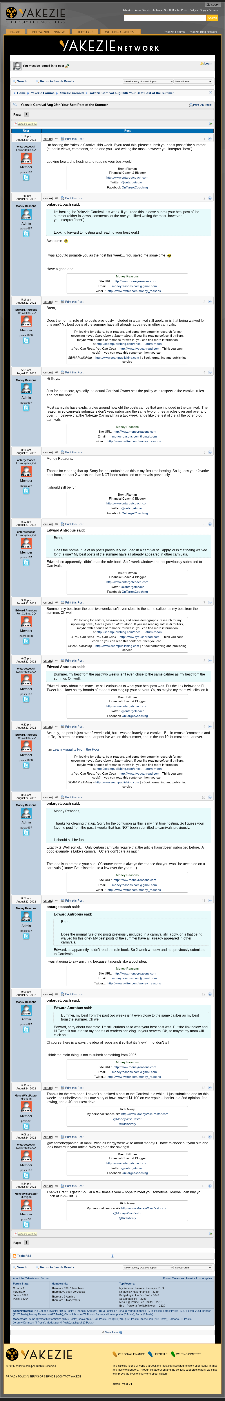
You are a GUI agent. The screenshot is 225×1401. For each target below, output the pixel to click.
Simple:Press (111, 1332)
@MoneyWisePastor (127, 1119)
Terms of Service (42, 1376)
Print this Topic (202, 104)
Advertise (128, 10)
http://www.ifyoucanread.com (140, 348)
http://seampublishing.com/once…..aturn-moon (129, 343)
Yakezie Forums (174, 31)
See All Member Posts (175, 10)
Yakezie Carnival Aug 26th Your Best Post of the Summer (131, 93)
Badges (194, 10)
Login (207, 63)
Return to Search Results (56, 81)
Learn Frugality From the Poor (76, 749)
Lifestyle (85, 32)
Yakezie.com (38, 15)
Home (15, 32)
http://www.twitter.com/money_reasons (134, 291)
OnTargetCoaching (135, 187)
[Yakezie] (39, 1359)
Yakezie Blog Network (203, 31)
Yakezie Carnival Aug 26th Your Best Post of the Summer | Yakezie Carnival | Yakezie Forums (112, 45)
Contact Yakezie (69, 1376)
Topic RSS (23, 1255)
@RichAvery (127, 1124)
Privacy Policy (17, 1376)
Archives (157, 10)
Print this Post (74, 138)
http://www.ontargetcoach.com (127, 177)
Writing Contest (120, 32)
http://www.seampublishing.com (117, 357)
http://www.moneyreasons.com (135, 281)
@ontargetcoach (132, 182)
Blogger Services (209, 10)
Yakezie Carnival (71, 93)
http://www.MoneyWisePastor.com (144, 1114)
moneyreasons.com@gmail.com (134, 286)
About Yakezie (142, 10)
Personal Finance (48, 32)
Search (21, 81)
